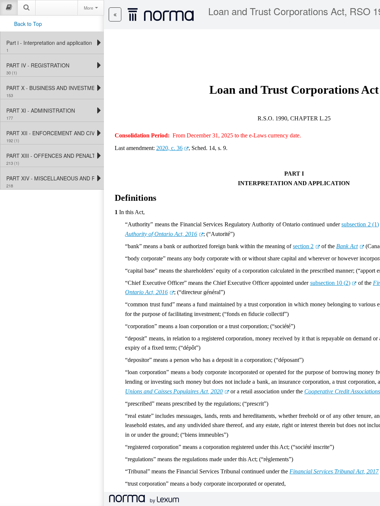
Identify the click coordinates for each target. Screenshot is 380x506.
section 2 (303, 246)
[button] (115, 14)
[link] (50, 42)
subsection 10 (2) (330, 283)
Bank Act (347, 246)
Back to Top (28, 23)
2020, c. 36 (169, 148)
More (89, 8)
